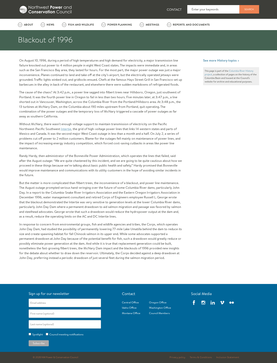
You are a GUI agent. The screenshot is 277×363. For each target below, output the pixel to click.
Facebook (194, 302)
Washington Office (160, 308)
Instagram (203, 302)
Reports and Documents (191, 25)
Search (249, 9)
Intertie (66, 129)
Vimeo (222, 302)
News (50, 25)
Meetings (152, 25)
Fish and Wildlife (81, 25)
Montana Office (131, 313)
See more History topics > (221, 60)
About (28, 25)
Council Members (159, 313)
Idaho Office (129, 308)
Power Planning (119, 25)
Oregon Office (158, 302)
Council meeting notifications (65, 334)
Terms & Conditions (201, 357)
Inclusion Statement (227, 357)
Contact (174, 9)
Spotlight (37, 334)
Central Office (130, 302)
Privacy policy (177, 357)
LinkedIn (213, 302)
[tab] (25, 24)
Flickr (231, 302)
